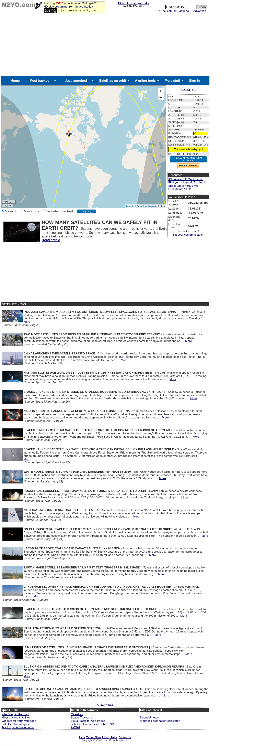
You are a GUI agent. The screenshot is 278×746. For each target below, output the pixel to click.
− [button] (160, 97)
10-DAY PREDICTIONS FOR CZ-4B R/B (188, 159)
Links (82, 737)
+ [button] (160, 91)
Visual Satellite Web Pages (88, 720)
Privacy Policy (109, 737)
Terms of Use (93, 737)
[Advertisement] (105, 45)
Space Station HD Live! (183, 185)
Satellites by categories (16, 724)
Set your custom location (188, 234)
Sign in (194, 80)
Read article (51, 240)
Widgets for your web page (19, 720)
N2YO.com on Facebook (174, 10)
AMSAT (75, 727)
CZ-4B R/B (188, 90)
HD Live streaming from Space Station (68, 6)
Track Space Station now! (18, 727)
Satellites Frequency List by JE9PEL (94, 724)
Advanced (199, 10)
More (27, 321)
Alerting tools (145, 80)
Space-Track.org (81, 717)
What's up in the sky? (15, 714)
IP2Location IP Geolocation (185, 179)
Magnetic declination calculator (160, 720)
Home (15, 80)
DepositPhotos (149, 717)
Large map (86, 211)
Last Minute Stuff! (179, 189)
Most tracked (39, 80)
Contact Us (125, 737)
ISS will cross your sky (133, 3)
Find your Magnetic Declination (188, 182)
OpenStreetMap (145, 206)
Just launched (76, 80)
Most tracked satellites (16, 717)
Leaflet (129, 206)
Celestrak (77, 714)
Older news (105, 704)
